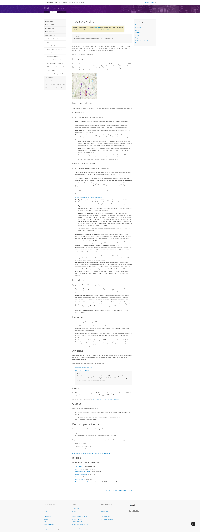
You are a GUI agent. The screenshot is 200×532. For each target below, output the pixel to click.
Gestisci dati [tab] (49, 77)
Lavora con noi (105, 511)
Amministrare (62, 12)
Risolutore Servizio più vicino (83, 482)
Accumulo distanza (52, 45)
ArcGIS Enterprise (50, 2)
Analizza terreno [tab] (50, 81)
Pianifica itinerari (51, 70)
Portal (60, 2)
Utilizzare (53, 12)
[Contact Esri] (138, 511)
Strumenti (59, 15)
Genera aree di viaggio (53, 56)
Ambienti (137, 32)
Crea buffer (50, 42)
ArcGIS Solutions (77, 521)
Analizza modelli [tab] (51, 31)
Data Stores (72, 2)
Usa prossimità (68, 15)
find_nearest (78, 469)
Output (137, 38)
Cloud (78, 2)
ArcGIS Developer (77, 519)
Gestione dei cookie (76, 529)
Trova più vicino (51, 53)
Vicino (77, 477)
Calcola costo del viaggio (82, 471)
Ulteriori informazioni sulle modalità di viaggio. (88, 197)
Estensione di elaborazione (83, 370)
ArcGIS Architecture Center (80, 524)
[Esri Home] (132, 505)
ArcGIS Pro (75, 511)
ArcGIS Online (76, 509)
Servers (65, 2)
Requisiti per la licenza (141, 40)
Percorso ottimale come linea (55, 60)
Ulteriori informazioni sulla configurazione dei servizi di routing (91, 453)
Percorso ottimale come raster (55, 63)
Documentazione (49, 524)
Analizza (53, 15)
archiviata (97, 27)
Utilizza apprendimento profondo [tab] (55, 84)
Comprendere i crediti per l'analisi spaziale (106, 399)
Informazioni (104, 509)
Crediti (137, 35)
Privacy (68, 529)
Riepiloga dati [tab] (50, 21)
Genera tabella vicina (81, 474)
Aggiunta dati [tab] (50, 28)
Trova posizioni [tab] (50, 24)
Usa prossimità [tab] (50, 35)
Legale (83, 529)
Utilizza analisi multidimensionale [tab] (55, 88)
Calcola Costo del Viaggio (54, 38)
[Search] (142, 2)
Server (46, 514)
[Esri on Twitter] (130, 511)
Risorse (137, 43)
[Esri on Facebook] (133, 511)
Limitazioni (138, 30)
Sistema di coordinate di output (84, 367)
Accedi (147, 2)
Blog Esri (103, 514)
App (82, 2)
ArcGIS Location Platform (79, 516)
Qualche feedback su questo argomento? (119, 490)
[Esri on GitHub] (135, 511)
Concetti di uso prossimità (56, 74)
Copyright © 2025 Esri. (50, 529)
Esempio (137, 25)
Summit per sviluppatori (107, 519)
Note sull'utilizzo (139, 27)
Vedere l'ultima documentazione (112, 30)
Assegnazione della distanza (54, 49)
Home (46, 12)
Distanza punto (79, 479)
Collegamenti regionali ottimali (55, 67)
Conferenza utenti (106, 516)
